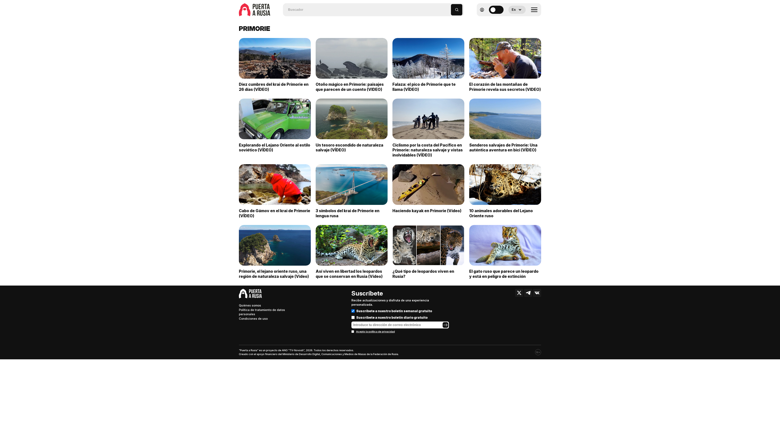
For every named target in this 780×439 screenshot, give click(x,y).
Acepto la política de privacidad (375, 331)
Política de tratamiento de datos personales (262, 312)
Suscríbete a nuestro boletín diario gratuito (392, 317)
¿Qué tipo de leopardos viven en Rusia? (423, 274)
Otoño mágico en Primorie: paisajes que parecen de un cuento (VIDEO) (350, 87)
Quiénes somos (250, 305)
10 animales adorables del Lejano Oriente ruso (501, 213)
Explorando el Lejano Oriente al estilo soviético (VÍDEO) (274, 148)
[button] (448, 8)
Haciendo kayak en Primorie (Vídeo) (427, 210)
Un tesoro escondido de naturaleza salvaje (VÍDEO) (349, 148)
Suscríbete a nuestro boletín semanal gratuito (394, 311)
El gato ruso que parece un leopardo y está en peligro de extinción (503, 274)
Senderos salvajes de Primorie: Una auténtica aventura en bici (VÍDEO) (503, 148)
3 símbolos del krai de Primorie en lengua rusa (347, 213)
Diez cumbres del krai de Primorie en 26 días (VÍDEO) (274, 87)
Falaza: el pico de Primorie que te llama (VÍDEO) (424, 87)
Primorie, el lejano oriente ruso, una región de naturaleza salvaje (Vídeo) (274, 274)
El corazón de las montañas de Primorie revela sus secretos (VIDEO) (505, 87)
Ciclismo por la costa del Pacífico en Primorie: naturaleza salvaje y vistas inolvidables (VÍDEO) (427, 150)
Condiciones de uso (253, 318)
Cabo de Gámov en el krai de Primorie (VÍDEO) (274, 213)
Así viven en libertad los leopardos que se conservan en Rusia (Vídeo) (349, 274)
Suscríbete (367, 293)
